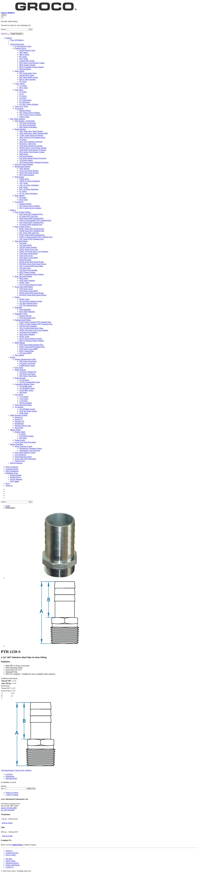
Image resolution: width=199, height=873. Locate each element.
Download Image (8, 770)
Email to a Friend (12, 793)
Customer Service (12, 853)
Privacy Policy (11, 855)
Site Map (9, 859)
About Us (9, 851)
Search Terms (10, 861)
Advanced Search (12, 863)
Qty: (2, 788)
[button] (12, 473)
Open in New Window (23, 770)
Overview (9, 774)
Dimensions (10, 776)
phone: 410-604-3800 (9, 808)
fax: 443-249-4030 (8, 810)
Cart (4, 15)
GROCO (5, 34)
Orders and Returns (13, 865)
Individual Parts (11, 778)
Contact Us (10, 867)
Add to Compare (12, 795)
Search (3, 29)
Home (8, 506)
